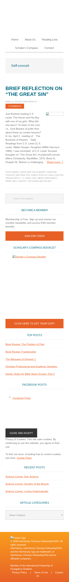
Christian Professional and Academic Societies (31, 366)
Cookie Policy (24, 457)
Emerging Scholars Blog (34, 16)
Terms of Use (41, 572)
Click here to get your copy (35, 323)
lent (34, 178)
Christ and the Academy (32, 172)
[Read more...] (55, 162)
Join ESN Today (34, 236)
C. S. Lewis (25, 178)
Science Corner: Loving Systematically (26, 491)
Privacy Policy (19, 572)
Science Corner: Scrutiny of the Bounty (27, 483)
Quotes (59, 175)
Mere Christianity (47, 178)
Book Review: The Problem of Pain (24, 344)
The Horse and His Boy (40, 181)
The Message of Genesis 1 (20, 359)
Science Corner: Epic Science (22, 476)
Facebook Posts (34, 384)
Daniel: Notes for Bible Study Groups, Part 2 (30, 373)
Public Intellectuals (42, 175)
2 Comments (14, 106)
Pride (8, 181)
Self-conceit (19, 181)
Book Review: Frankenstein (20, 351)
